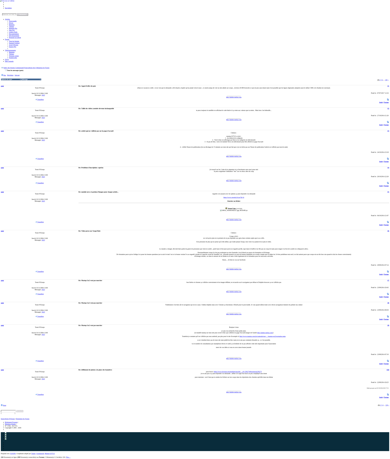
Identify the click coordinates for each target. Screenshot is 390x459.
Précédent (10, 75)
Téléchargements (10, 50)
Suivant (17, 75)
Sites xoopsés (9, 61)
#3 (388, 131)
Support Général (14, 43)
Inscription (8, 8)
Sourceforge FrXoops (8, 419)
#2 (388, 108)
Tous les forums (14, 41)
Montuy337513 (50, 453)
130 (386, 80)
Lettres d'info (13, 32)
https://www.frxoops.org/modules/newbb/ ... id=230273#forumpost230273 (238, 372)
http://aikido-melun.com (233, 97)
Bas (4, 75)
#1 (388, 86)
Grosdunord (40, 453)
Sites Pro (12, 30)
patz (2, 86)
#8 (388, 303)
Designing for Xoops (22, 419)
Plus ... (68, 457)
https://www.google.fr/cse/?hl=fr (233, 197)
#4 (388, 168)
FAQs (7, 59)
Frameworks (13, 58)
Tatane (33, 453)
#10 (388, 370)
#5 (388, 192)
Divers (11, 23)
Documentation (14, 34)
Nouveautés (13, 21)
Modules (12, 25)
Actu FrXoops (13, 45)
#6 (388, 231)
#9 (388, 325)
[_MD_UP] (388, 100)
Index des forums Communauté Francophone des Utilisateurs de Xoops (26, 68)
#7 (388, 280)
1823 (43, 95)
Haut (4, 405)
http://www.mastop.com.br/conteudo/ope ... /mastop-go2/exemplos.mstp (263, 336)
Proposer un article (15, 37)
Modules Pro (13, 28)
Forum (7, 39)
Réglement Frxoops (11, 422)
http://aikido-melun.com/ (265, 333)
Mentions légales (10, 424)
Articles (7, 19)
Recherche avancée (8, 413)
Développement (14, 36)
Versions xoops (14, 56)
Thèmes (11, 26)
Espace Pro (12, 47)
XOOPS (13, 453)
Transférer (40, 99)
